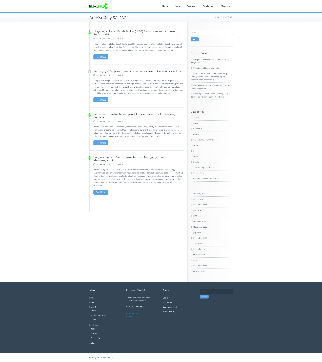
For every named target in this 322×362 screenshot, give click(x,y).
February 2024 (199, 221)
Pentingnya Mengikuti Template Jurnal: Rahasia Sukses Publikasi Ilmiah (138, 71)
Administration (132, 313)
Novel (195, 145)
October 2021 (199, 255)
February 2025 (199, 194)
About (177, 6)
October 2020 (199, 271)
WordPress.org (169, 311)
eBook (196, 134)
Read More (101, 57)
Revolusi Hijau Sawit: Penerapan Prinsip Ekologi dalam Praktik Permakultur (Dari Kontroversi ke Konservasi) (209, 76)
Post (195, 151)
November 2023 (200, 227)
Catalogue (197, 129)
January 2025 (198, 199)
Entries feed (168, 302)
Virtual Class (198, 173)
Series (195, 156)
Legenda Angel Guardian (203, 140)
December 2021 (200, 249)
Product (191, 6)
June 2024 (197, 216)
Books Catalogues (98, 315)
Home (165, 6)
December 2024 (200, 205)
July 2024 (197, 210)
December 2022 (200, 238)
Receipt (129, 317)
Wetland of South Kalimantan (206, 179)
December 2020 (200, 266)
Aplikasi (196, 118)
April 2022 (197, 243)
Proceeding (95, 338)
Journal (94, 333)
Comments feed (170, 307)
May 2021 (197, 260)
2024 (225, 17)
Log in (165, 298)
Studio (196, 162)
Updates (225, 6)
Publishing (208, 6)
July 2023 (197, 232)
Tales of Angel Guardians (203, 167)
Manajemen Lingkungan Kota (206, 68)
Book (195, 123)
